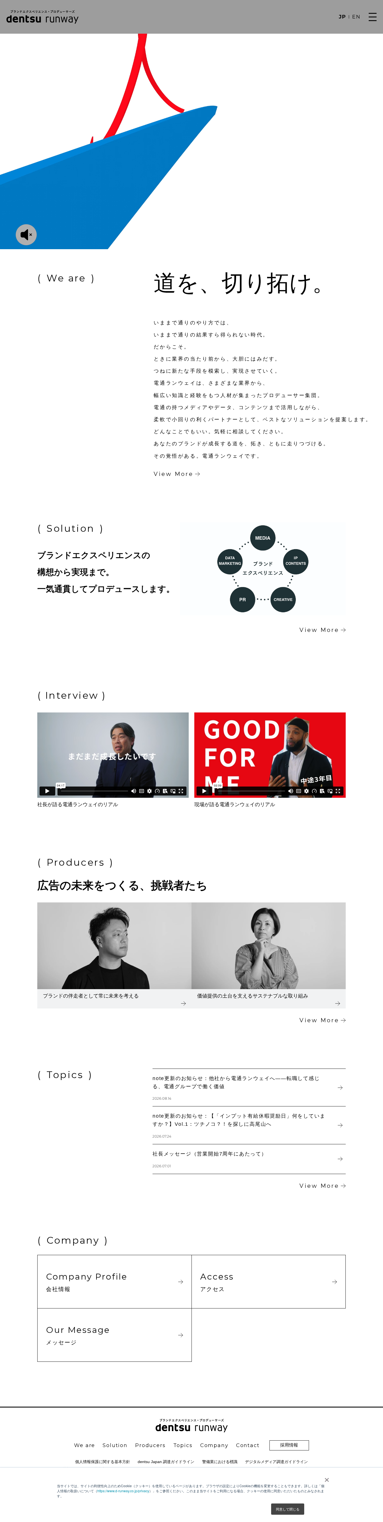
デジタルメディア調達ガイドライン (276, 1461)
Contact (248, 1445)
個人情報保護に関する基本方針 (102, 1461)
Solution (115, 1445)
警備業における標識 (219, 1461)
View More (173, 474)
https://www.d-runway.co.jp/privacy (123, 1490)
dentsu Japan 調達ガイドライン (166, 1461)
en (356, 17)
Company (214, 1445)
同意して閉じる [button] (287, 1509)
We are (84, 1445)
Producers (150, 1445)
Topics (183, 1445)
